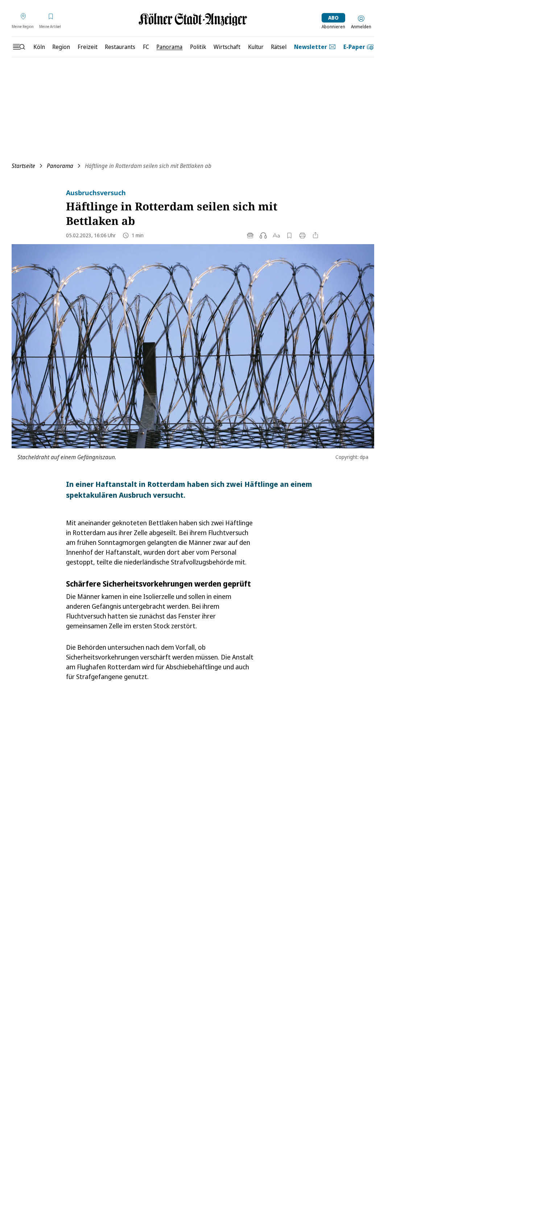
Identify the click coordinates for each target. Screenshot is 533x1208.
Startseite (23, 166)
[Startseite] (193, 19)
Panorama (60, 166)
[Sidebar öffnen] (19, 47)
